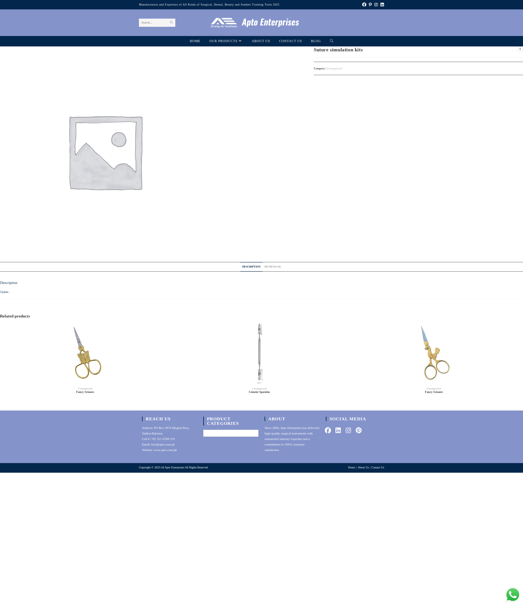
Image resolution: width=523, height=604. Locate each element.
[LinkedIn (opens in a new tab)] (381, 5)
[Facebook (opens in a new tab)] (364, 5)
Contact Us (377, 467)
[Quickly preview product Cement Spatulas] (343, 329)
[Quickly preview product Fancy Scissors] (169, 329)
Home (351, 467)
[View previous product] (520, 49)
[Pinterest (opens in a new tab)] (370, 5)
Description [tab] (251, 266)
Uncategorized (334, 68)
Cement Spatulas (259, 392)
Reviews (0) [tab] (273, 266)
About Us (363, 467)
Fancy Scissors (85, 392)
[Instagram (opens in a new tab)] (376, 5)
